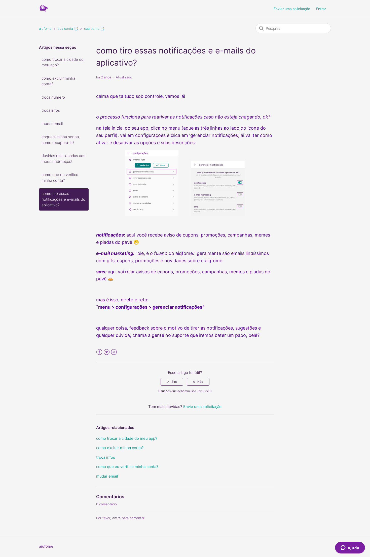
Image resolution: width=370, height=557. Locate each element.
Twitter (106, 352)
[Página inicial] (43, 11)
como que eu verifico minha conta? (60, 177)
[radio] (172, 382)
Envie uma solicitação (202, 406)
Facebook (99, 352)
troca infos (51, 110)
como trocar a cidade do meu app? (63, 62)
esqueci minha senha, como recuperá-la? (61, 139)
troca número (53, 97)
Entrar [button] (321, 9)
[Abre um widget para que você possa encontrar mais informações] (350, 548)
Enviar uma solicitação (292, 9)
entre (116, 518)
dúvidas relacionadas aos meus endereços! (63, 158)
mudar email (52, 123)
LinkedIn (114, 352)
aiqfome (45, 28)
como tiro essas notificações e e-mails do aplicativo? (63, 199)
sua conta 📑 (68, 28)
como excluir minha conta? (58, 81)
